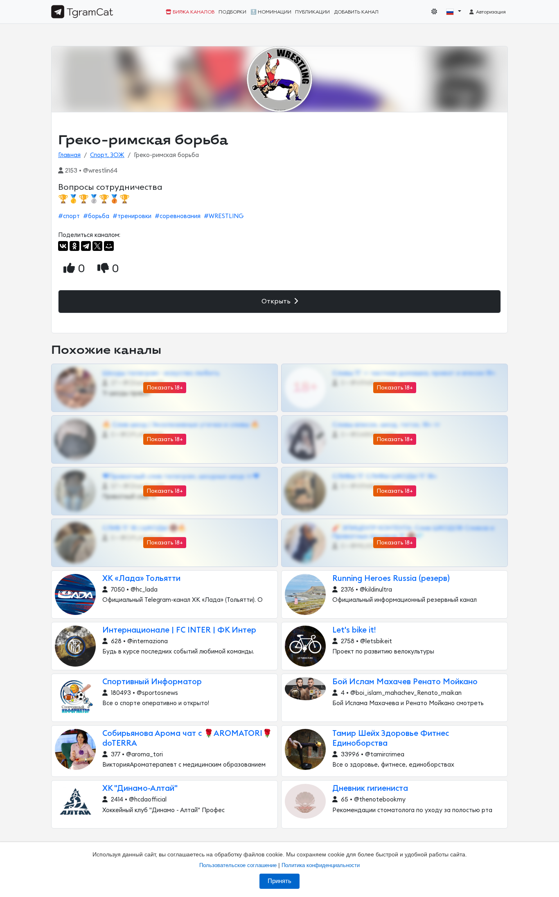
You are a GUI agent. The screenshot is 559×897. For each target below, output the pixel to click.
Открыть (276, 301)
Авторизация (490, 11)
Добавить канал (356, 11)
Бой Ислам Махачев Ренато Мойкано (405, 682)
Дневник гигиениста (370, 788)
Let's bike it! (354, 630)
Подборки (232, 11)
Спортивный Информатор (152, 682)
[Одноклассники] (74, 246)
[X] (97, 246)
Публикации (312, 11)
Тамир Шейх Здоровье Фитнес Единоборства (390, 738)
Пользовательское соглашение (238, 865)
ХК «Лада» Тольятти (141, 579)
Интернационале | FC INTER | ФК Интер (179, 630)
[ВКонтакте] (63, 246)
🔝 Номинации (270, 11)
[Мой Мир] (109, 246)
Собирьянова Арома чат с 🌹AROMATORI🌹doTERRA (187, 738)
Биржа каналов (192, 11)
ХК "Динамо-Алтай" (140, 788)
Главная (69, 155)
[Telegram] (86, 246)
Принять (279, 881)
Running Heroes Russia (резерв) (391, 579)
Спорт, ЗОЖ (107, 155)
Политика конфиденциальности (321, 865)
